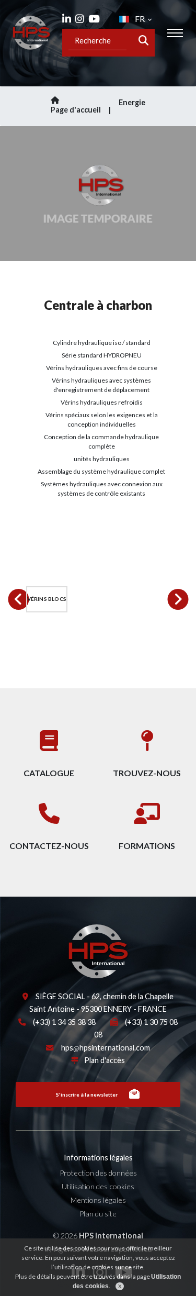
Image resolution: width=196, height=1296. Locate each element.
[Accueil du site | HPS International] (31, 32)
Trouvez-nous (147, 773)
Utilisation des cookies (98, 1186)
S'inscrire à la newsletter (87, 1094)
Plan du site (98, 1213)
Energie (132, 102)
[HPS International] (57, 950)
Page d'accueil (76, 109)
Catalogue (49, 773)
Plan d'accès (104, 1060)
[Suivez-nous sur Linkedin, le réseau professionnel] (66, 19)
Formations (147, 846)
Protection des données (98, 1172)
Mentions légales (98, 1200)
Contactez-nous (49, 846)
